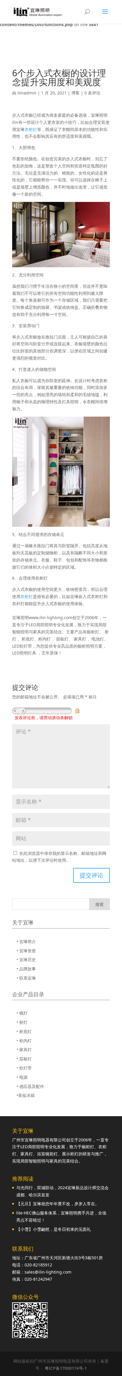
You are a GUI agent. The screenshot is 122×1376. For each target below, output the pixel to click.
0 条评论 (92, 93)
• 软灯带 (24, 1068)
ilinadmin (26, 93)
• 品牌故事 (26, 969)
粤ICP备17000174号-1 (66, 1368)
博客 (75, 93)
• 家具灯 (24, 1049)
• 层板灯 (24, 1059)
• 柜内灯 (24, 1040)
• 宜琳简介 (26, 941)
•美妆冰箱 (26, 1095)
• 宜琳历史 (26, 959)
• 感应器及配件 (30, 1086)
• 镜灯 (22, 1013)
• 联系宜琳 (26, 978)
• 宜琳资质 (26, 950)
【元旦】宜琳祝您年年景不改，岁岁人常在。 (57, 1203)
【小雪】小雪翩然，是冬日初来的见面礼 (53, 1229)
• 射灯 (22, 1022)
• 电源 (22, 1077)
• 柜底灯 (24, 1031)
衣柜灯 (31, 129)
